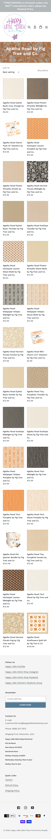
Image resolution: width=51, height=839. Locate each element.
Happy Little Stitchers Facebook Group (23, 683)
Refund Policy (11, 785)
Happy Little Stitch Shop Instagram (21, 672)
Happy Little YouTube (15, 666)
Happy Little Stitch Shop (20, 830)
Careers (9, 780)
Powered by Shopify (39, 830)
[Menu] (46, 27)
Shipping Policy (12, 791)
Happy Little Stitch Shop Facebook (21, 677)
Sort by (6, 68)
